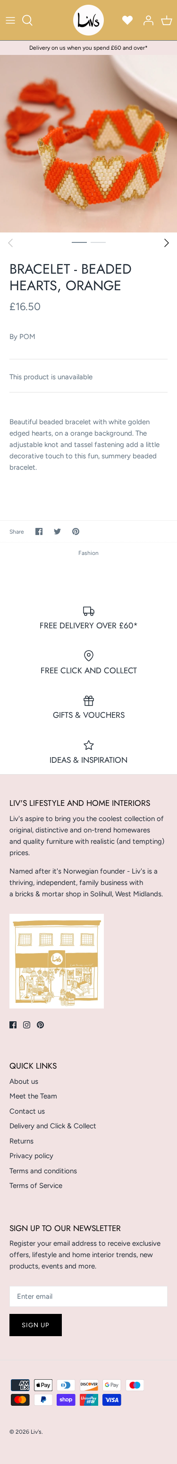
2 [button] (98, 242)
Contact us (27, 1111)
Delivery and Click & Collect (52, 1126)
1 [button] (79, 242)
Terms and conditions (43, 1171)
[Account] (145, 20)
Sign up (36, 1325)
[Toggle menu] (10, 20)
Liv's (36, 1431)
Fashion (88, 553)
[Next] (166, 242)
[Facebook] (13, 1024)
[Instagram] (26, 1024)
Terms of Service (35, 1185)
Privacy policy (31, 1156)
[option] (88, 143)
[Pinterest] (40, 1024)
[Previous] (10, 242)
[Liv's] (88, 20)
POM (27, 336)
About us (23, 1081)
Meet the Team (33, 1096)
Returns (21, 1141)
